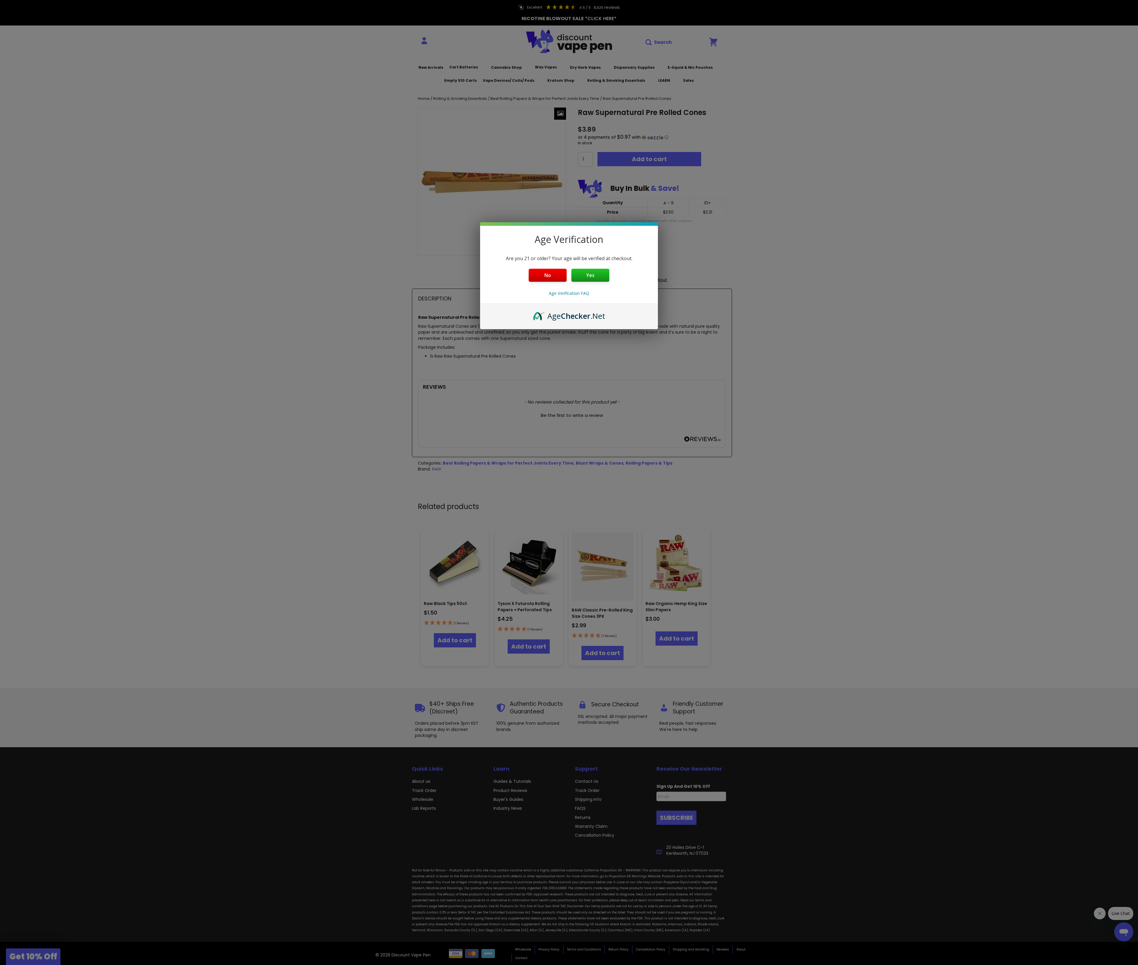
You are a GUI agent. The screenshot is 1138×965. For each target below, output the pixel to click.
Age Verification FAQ (569, 293)
